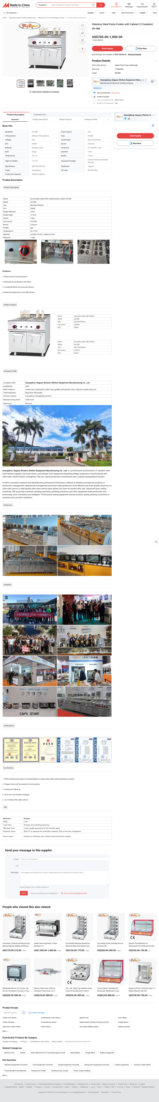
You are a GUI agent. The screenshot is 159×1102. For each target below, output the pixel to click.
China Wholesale (69, 1084)
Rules (155, 13)
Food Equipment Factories (43, 1065)
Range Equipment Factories (68, 1065)
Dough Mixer (90, 1052)
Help (113, 13)
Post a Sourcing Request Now (74, 893)
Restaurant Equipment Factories (96, 1065)
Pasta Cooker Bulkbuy (82, 1070)
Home (4, 18)
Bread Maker (75, 1052)
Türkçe (128, 1087)
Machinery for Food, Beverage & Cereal (51, 18)
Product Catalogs (37, 1012)
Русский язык (57, 1087)
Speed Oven (84, 1017)
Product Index (122, 1084)
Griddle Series (123, 1022)
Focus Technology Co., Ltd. (63, 1092)
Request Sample (134, 54)
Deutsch (75, 1087)
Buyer (102, 13)
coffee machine (8, 1022)
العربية (93, 1087)
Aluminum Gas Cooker (59, 1070)
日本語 (106, 1087)
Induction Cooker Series (11, 1026)
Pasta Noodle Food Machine (15, 1070)
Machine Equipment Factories (15, 1065)
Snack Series (46, 1026)
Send (24, 893)
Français (47, 1087)
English (21, 1087)
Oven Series (122, 1017)
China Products (31, 1084)
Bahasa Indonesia (148, 1087)
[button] (103, 119)
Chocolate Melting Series (89, 1026)
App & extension (127, 13)
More (4, 1075)
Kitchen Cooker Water (142, 1065)
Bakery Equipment (107, 1052)
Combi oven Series (9, 1017)
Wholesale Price (83, 1084)
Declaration (105, 1092)
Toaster (22, 1052)
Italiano (67, 1087)
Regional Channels (109, 1084)
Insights (142, 1084)
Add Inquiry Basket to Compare (45, 91)
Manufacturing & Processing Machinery (22, 18)
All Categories (11, 13)
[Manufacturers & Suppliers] (16, 5)
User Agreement (93, 1092)
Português (38, 1087)
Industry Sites (95, 1084)
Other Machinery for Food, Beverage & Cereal (48, 1052)
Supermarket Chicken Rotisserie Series (94, 1022)
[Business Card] (153, 125)
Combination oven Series (50, 1017)
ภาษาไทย (120, 1087)
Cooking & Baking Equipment (76, 18)
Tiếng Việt (136, 1087)
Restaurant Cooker (38, 1070)
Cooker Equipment (122, 1065)
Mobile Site (133, 1084)
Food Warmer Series (48, 1022)
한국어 (99, 1087)
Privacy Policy (116, 1092)
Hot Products (18, 1084)
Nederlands (84, 1087)
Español (29, 1087)
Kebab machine (124, 1026)
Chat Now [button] (142, 48)
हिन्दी (113, 1087)
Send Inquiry (107, 48)
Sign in (154, 6)
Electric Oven (9, 1052)
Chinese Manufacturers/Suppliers (50, 1084)
